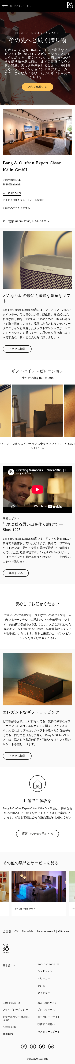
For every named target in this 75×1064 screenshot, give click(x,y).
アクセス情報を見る (14, 200)
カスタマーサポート (55, 1031)
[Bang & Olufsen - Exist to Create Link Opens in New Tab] (70, 7)
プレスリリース (55, 1009)
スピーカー (55, 978)
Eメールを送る (36, 200)
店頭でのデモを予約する (16, 208)
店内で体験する (40, 87)
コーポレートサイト (55, 1016)
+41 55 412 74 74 (12, 193)
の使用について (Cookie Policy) (19, 1018)
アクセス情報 (20, 349)
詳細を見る (19, 574)
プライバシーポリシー (20, 1009)
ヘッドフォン (55, 971)
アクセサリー (55, 993)
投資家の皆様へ (55, 1024)
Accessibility (20, 1027)
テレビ (54, 985)
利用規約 (20, 1034)
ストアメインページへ (20, 6)
